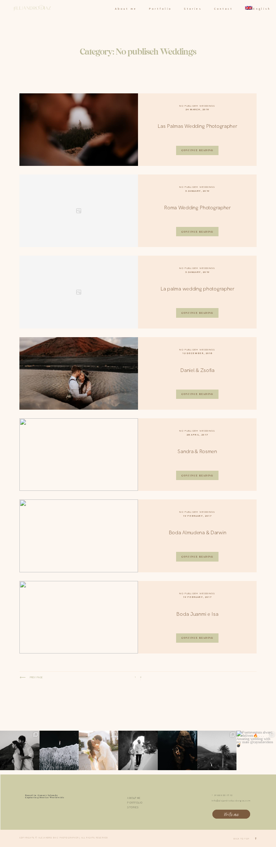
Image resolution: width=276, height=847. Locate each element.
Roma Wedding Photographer (197, 207)
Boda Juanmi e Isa (197, 614)
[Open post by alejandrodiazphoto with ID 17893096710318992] (217, 750)
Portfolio (160, 9)
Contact (223, 9)
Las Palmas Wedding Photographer (197, 126)
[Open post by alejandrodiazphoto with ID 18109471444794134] (20, 750)
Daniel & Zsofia (197, 370)
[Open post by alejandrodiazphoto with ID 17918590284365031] (138, 750)
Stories (193, 9)
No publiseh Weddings (197, 105)
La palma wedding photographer (197, 288)
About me (126, 9)
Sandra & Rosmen (197, 451)
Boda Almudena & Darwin (197, 532)
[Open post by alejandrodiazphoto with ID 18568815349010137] (256, 750)
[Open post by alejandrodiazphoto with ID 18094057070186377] (177, 750)
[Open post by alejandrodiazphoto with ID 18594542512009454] (59, 750)
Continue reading (197, 150)
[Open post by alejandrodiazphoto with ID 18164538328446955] (98, 750)
